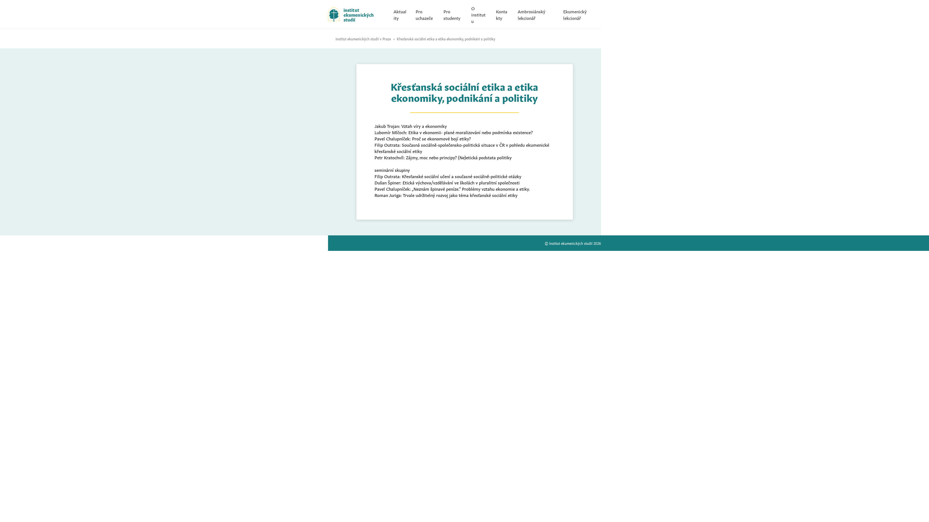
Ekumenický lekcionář (575, 14)
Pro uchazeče (424, 14)
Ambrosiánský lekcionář (531, 14)
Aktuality (400, 14)
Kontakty (501, 14)
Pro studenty (451, 14)
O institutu (478, 14)
